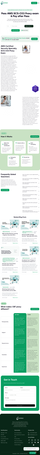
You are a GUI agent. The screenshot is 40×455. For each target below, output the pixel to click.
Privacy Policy (17, 438)
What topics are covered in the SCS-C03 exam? (29, 199)
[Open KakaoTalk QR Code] (38, 442)
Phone (6, 392)
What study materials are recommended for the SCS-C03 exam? (30, 211)
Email (21, 387)
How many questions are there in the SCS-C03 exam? (29, 183)
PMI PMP (2, 434)
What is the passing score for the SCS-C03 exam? (30, 187)
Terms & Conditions (18, 440)
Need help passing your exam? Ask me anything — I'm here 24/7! (31, 449)
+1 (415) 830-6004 (33, 432)
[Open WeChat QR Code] (35, 442)
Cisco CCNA (3, 436)
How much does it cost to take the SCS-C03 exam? (30, 175)
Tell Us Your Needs (15, 30)
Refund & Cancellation (18, 442)
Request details (28, 26)
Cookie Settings (17, 444)
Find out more (25, 30)
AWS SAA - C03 (4, 432)
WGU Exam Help (4, 442)
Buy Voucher (34, 38)
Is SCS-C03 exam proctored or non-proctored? (29, 191)
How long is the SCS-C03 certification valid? (29, 203)
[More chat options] (38, 453)
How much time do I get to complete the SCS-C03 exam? (30, 179)
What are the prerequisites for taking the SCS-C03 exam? (29, 195)
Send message (19, 405)
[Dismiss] (37, 448)
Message (7, 397)
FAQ (15, 436)
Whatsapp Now (35, 136)
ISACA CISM (3, 440)
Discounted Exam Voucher (19, 434)
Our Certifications (18, 432)
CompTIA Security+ (4, 438)
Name (6, 387)
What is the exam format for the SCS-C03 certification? (29, 207)
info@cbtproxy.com (33, 434)
